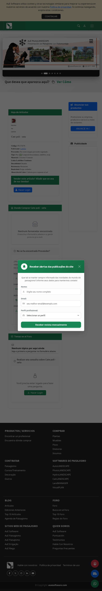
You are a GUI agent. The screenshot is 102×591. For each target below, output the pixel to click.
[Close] (79, 266)
